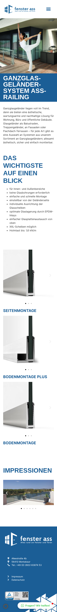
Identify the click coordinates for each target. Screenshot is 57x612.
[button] (48, 9)
